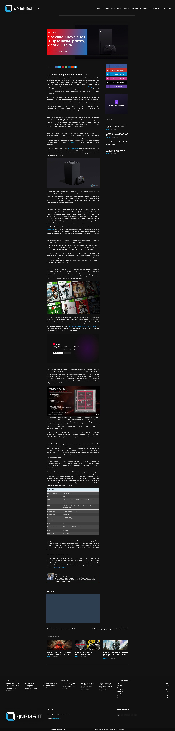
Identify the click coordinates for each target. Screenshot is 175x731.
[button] (45, 8)
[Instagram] (128, 715)
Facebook (56, 567)
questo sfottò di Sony (86, 87)
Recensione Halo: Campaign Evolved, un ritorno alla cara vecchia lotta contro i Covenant (115, 654)
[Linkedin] (69, 67)
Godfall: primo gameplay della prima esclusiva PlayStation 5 (110, 629)
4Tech (49, 32)
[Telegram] (75, 67)
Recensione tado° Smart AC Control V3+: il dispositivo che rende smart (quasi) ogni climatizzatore (117, 135)
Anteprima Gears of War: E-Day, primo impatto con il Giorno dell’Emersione (115, 151)
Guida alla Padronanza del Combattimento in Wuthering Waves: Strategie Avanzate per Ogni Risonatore (116, 143)
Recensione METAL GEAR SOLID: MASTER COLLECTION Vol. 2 (85, 653)
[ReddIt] (72, 67)
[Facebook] (56, 67)
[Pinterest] (63, 67)
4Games (107, 129)
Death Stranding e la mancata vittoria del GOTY (61, 629)
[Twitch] (135, 715)
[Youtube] (132, 715)
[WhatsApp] (66, 67)
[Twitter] (59, 67)
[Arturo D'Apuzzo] (50, 577)
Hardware (54, 32)
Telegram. (63, 567)
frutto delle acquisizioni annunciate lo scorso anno (82, 326)
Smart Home (108, 137)
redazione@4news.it (56, 718)
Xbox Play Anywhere (73, 149)
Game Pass (72, 142)
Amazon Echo (50, 229)
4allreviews (105, 658)
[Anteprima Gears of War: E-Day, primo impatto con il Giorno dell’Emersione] (59, 645)
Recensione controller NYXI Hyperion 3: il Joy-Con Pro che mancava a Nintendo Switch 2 (116, 126)
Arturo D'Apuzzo (53, 51)
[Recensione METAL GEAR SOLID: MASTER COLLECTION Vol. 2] (87, 645)
